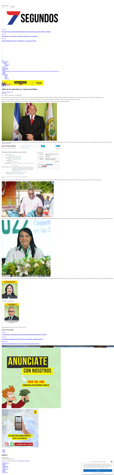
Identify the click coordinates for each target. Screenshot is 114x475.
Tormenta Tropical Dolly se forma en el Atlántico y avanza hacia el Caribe (18, 40)
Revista (6, 75)
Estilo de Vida (5, 74)
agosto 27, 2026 (3, 29)
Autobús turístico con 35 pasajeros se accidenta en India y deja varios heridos (19, 36)
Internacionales (5, 68)
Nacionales (4, 62)
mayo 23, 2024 (3, 336)
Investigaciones (30, 71)
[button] (111, 461)
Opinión (3, 72)
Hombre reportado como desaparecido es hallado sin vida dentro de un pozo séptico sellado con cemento (25, 31)
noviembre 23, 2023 (4, 341)
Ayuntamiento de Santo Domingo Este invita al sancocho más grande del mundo (19, 343)
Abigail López (3, 93)
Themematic (21, 460)
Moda (6, 77)
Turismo (6, 65)
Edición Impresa (5, 69)
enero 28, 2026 (3, 332)
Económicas (7, 64)
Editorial (4, 73)
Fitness (6, 76)
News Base (27, 460)
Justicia (6, 63)
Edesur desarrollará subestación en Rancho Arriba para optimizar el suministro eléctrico (21, 339)
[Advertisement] (57, 51)
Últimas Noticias (5, 61)
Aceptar (97, 470)
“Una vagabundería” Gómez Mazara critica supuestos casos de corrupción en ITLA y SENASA (23, 334)
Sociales (3, 70)
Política (3, 67)
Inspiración (7, 78)
